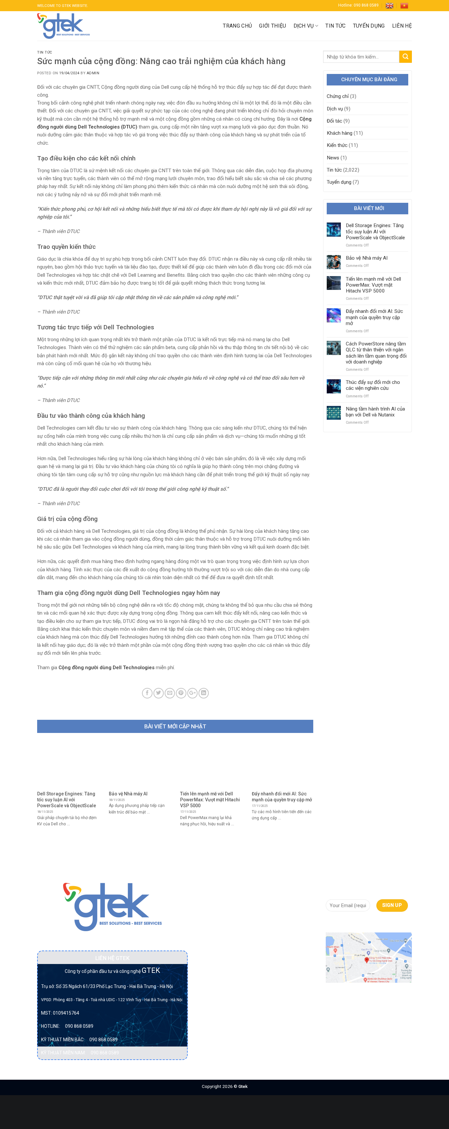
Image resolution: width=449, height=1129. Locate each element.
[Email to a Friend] (170, 693)
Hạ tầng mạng (214, 966)
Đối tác (334, 121)
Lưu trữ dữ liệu (215, 978)
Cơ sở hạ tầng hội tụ (221, 922)
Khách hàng (339, 133)
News (333, 158)
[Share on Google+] (192, 693)
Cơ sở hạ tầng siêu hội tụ (219, 938)
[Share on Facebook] (147, 693)
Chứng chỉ (338, 96)
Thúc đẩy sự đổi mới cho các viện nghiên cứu (373, 385)
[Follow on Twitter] (354, 923)
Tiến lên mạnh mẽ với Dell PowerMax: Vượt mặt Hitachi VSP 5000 (373, 285)
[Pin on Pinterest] (181, 693)
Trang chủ (237, 26)
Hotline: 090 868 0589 (358, 5)
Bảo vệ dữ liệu (214, 910)
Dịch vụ (304, 26)
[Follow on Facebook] (331, 923)
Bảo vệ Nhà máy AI (367, 258)
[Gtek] (63, 26)
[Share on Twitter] (159, 693)
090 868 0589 (79, 1026)
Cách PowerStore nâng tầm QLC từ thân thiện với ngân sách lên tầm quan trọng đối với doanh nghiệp (376, 353)
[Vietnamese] (404, 5)
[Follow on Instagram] (342, 923)
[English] (389, 5)
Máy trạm (209, 1002)
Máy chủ (208, 990)
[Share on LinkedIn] (204, 693)
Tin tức (335, 26)
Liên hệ (402, 26)
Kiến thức (337, 145)
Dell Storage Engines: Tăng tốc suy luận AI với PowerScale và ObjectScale (375, 231)
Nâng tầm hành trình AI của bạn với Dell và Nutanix (375, 412)
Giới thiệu (272, 26)
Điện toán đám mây (220, 954)
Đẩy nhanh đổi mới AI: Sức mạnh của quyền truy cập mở (374, 317)
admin (93, 73)
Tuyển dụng (369, 26)
